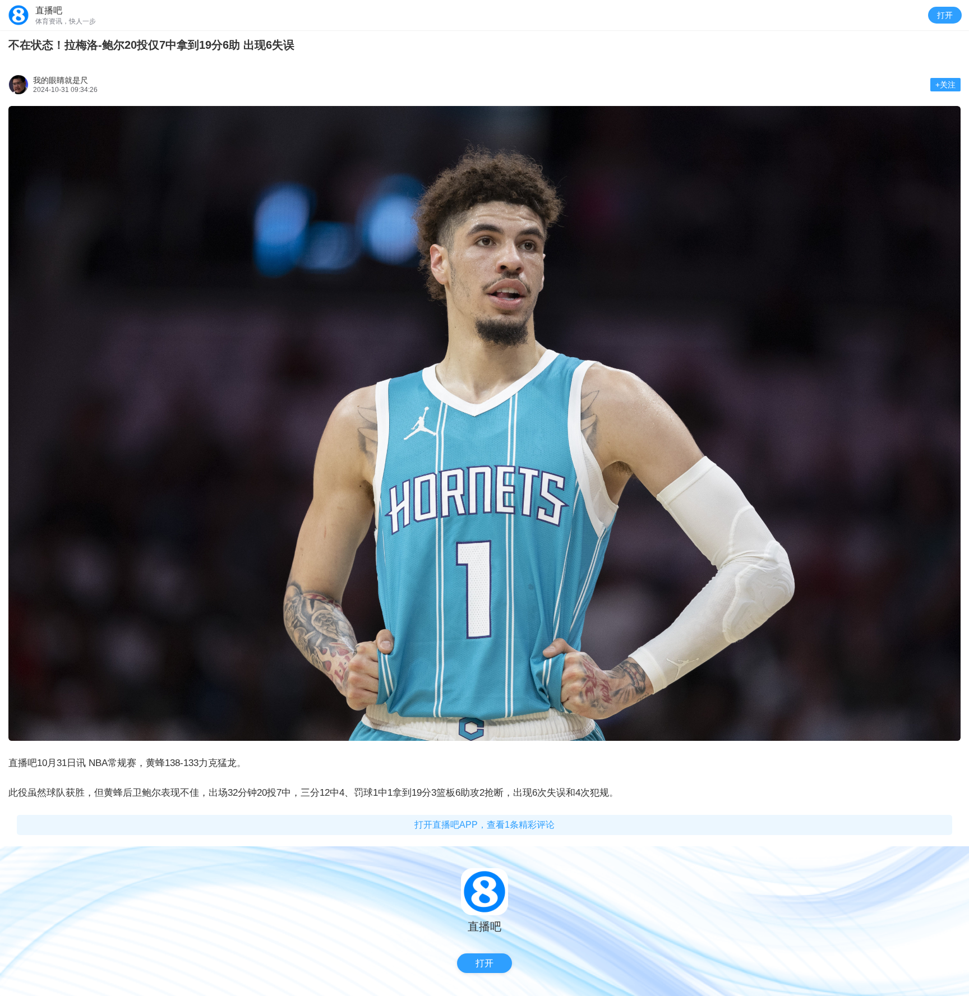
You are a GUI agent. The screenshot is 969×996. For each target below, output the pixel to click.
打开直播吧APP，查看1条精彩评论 (484, 824)
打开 (945, 15)
